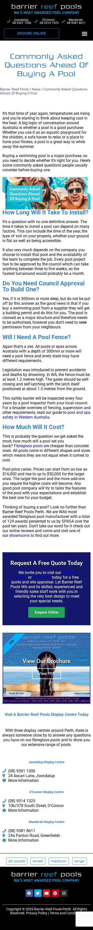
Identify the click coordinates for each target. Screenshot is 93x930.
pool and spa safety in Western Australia (46, 415)
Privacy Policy (36, 913)
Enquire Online (46, 612)
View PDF (46, 673)
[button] (84, 33)
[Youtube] (46, 893)
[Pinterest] (55, 893)
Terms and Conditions (66, 913)
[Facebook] (29, 893)
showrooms (19, 535)
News (36, 89)
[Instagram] (64, 893)
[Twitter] (38, 893)
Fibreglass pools (28, 445)
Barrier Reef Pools (14, 89)
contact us (41, 577)
